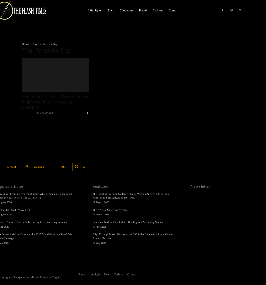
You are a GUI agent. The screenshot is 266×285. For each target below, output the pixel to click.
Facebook (11, 166)
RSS (63, 166)
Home (25, 44)
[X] (240, 10)
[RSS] (55, 167)
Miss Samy (28, 112)
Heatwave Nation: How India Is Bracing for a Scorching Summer (128, 222)
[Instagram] (231, 10)
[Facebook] (222, 10)
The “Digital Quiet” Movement (110, 209)
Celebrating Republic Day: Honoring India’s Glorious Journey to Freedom (55, 102)
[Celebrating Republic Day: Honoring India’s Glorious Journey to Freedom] (55, 75)
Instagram (38, 166)
